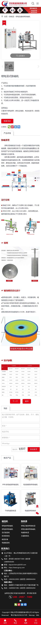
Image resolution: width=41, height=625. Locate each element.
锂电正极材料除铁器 (28, 526)
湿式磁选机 (6, 532)
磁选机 (5, 521)
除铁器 (11, 16)
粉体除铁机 (6, 536)
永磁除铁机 (25, 536)
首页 (5, 16)
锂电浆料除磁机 (7, 529)
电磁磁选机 (6, 543)
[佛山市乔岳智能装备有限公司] (14, 6)
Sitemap (32, 615)
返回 (27, 401)
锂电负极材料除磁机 (23, 16)
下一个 (15, 401)
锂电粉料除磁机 (7, 526)
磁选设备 (5, 539)
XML (37, 615)
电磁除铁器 (25, 532)
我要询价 (7, 121)
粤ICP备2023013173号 (19, 615)
